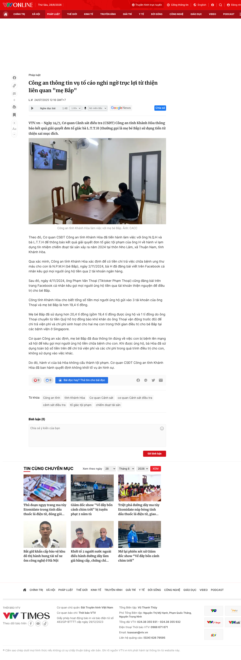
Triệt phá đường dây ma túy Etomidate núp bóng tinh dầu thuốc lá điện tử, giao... (138, 509)
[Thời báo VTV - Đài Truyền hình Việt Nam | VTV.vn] (18, 5)
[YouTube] (38, 623)
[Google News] (121, 108)
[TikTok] (45, 623)
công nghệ (176, 14)
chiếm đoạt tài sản (108, 405)
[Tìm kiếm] (221, 5)
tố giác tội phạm (81, 405)
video (212, 14)
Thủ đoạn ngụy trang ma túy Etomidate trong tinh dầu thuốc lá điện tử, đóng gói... (45, 509)
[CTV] (213, 622)
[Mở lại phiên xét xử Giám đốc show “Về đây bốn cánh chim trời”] (139, 534)
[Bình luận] (14, 94)
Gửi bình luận (155, 453)
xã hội (36, 14)
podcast (228, 14)
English (202, 4)
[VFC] (213, 611)
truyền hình (108, 14)
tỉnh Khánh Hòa (75, 398)
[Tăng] (14, 123)
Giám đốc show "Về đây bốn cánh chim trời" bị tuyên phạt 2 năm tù (92, 509)
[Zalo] (145, 380)
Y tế (141, 14)
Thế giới (72, 14)
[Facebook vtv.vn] (214, 5)
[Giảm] (14, 134)
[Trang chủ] (5, 14)
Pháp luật (34, 75)
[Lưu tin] (14, 115)
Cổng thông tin (179, 4)
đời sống (156, 14)
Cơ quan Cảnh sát (101, 398)
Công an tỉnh (51, 398)
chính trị (19, 14)
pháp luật (53, 14)
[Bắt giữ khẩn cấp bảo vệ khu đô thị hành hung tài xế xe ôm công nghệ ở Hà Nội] (45, 534)
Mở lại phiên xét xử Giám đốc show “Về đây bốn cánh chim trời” (138, 556)
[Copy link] (14, 86)
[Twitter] (153, 380)
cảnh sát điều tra (54, 405)
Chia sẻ (160, 108)
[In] (14, 107)
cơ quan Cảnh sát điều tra (135, 398)
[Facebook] (14, 78)
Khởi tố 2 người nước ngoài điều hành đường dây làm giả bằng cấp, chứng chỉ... (91, 556)
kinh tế (88, 14)
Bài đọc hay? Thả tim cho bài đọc (84, 380)
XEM (156, 468)
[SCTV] (213, 634)
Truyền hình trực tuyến (148, 4)
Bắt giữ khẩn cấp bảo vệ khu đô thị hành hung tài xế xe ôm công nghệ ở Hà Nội (44, 556)
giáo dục (196, 14)
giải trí (127, 14)
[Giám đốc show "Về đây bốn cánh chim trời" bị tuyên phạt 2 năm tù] (92, 488)
